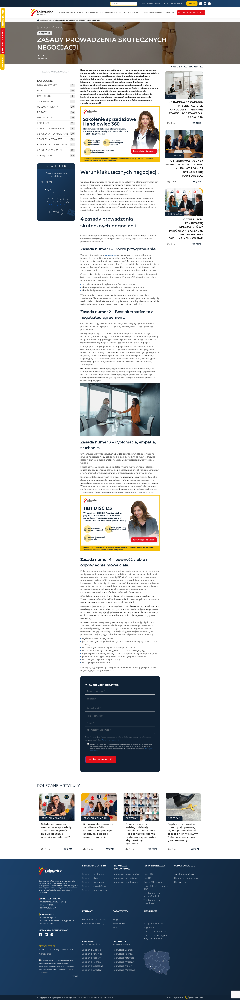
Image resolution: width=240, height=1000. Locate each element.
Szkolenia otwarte (91, 878)
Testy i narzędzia (152, 12)
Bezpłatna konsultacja (94, 923)
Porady (42, 112)
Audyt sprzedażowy (184, 874)
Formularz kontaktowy (94, 919)
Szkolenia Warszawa (92, 966)
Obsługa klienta (47, 107)
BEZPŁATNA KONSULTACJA (191, 12)
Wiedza (116, 927)
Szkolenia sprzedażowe (94, 886)
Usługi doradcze (128, 12)
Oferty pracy (154, 3)
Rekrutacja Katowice (123, 958)
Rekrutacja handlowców (125, 882)
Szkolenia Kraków (91, 958)
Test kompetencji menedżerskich (153, 894)
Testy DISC (149, 874)
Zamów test (2, 61)
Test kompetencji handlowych (153, 901)
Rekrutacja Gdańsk (122, 950)
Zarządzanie (45, 155)
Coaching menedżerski (186, 878)
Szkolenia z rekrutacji (52, 144)
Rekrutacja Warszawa (124, 970)
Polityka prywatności (154, 923)
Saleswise (44, 20)
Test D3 (147, 878)
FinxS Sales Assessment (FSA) (156, 887)
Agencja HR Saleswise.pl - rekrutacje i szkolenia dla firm (74, 997)
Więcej (196, 123)
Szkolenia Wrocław (92, 970)
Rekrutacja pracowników (100, 12)
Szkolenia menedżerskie (95, 890)
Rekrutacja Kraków (122, 966)
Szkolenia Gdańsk (91, 950)
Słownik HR (177, 3)
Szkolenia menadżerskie (53, 134)
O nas (142, 3)
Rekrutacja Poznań (123, 954)
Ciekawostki (45, 101)
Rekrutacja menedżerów (125, 878)
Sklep (192, 3)
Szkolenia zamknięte (93, 874)
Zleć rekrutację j (3, 18)
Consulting (180, 882)
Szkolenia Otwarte (49, 139)
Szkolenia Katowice (92, 954)
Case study (44, 96)
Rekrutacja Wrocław (123, 962)
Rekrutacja (44, 117)
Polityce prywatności (57, 205)
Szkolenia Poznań (91, 962)
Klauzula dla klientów (155, 931)
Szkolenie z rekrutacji (3, 41)
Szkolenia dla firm (70, 12)
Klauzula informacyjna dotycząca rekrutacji (155, 937)
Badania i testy (47, 85)
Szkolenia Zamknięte (50, 150)
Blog (166, 3)
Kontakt (171, 12)
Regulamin (149, 927)
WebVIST (199, 997)
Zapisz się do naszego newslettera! (56, 174)
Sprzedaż (43, 123)
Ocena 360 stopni (153, 882)
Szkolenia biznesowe (51, 128)
